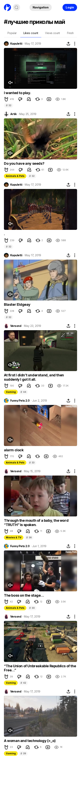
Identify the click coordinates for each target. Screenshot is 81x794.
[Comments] (29, 99)
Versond (15, 326)
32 (8, 105)
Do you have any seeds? (24, 163)
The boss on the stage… (24, 595)
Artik (13, 114)
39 (23, 753)
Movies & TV (13, 537)
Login (70, 7)
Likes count (30, 33)
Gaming (11, 391)
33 (31, 462)
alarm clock (14, 450)
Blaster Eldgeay (17, 304)
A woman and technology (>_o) (30, 741)
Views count (52, 33)
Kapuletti (16, 43)
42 (23, 682)
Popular (12, 33)
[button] (6, 99)
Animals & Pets (15, 175)
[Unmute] (10, 82)
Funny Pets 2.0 (19, 400)
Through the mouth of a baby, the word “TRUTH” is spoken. (36, 522)
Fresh (70, 33)
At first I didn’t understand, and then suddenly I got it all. (34, 377)
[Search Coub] (16, 7)
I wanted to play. (17, 93)
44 (23, 392)
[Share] (68, 43)
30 (32, 608)
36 (28, 537)
